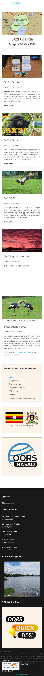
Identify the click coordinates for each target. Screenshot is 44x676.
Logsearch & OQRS (17, 387)
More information (22, 675)
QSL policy (13, 391)
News (11, 377)
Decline (10, 671)
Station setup (15, 384)
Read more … (9, 106)
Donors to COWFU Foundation (22, 398)
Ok (3, 671)
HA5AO (15, 3)
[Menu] (3, 3)
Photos (12, 395)
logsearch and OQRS (24, 352)
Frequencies (14, 380)
